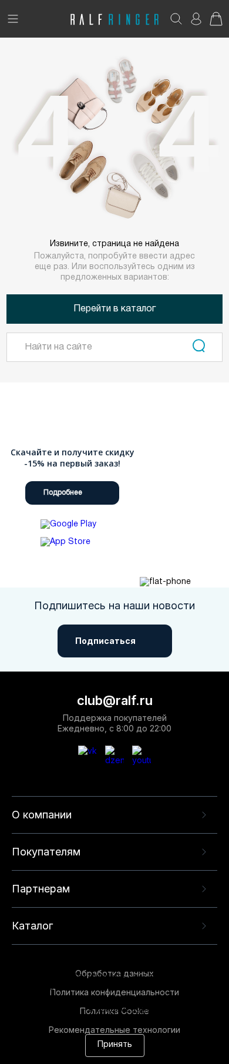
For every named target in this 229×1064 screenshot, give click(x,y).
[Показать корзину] (216, 23)
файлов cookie (185, 999)
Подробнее (62, 492)
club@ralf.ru (115, 700)
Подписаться (105, 641)
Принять (114, 1045)
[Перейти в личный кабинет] (196, 23)
